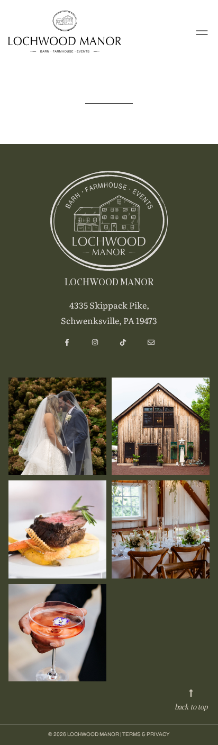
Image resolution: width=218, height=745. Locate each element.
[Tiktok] (123, 342)
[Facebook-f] (66, 342)
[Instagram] (95, 342)
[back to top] (191, 693)
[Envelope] (151, 342)
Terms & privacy (146, 734)
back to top (191, 706)
